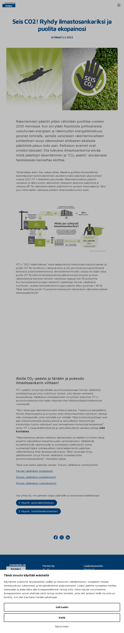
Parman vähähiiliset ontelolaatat (34, 471)
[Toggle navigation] (119, 5)
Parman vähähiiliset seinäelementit (36, 477)
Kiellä (62, 617)
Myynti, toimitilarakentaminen (39, 511)
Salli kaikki (62, 607)
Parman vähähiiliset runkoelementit (36, 483)
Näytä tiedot (62, 626)
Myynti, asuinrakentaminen (37, 502)
